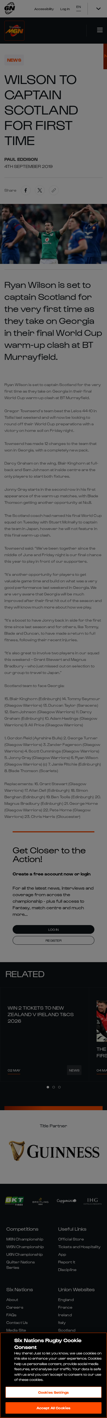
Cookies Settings (53, 1392)
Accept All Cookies (53, 1408)
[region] (53, 1375)
